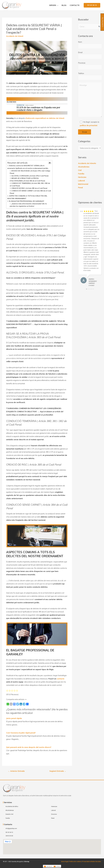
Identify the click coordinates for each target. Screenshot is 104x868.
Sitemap (26, 861)
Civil (79, 170)
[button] (92, 5)
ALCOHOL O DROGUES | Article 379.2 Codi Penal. (30, 176)
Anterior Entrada (16, 771)
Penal (80, 187)
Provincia (81, 63)
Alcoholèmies (83, 167)
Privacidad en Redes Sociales (91, 861)
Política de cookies (75, 861)
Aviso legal (64, 861)
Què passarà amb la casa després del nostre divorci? (28, 747)
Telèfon (81, 73)
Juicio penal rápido (14, 718)
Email (80, 52)
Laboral (81, 181)
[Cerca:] (90, 26)
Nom (80, 42)
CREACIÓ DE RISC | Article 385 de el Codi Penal (29, 188)
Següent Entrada (57, 771)
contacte (60, 679)
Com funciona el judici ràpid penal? (21, 733)
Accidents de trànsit (14, 36)
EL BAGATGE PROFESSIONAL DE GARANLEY (26, 201)
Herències (82, 177)
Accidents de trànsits (87, 163)
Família (81, 174)
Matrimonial (83, 184)
